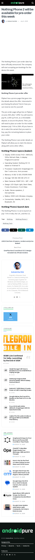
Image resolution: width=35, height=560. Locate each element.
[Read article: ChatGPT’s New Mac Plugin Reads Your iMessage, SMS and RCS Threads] (7, 450)
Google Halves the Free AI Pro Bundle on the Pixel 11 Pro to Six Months (20, 398)
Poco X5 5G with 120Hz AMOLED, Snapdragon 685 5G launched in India (19, 408)
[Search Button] (33, 3)
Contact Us (26, 546)
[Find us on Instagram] (12, 555)
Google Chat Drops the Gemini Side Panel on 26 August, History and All (21, 472)
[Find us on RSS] (14, 555)
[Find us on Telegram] (7, 555)
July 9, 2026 (24, 21)
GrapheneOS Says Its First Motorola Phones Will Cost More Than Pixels (22, 440)
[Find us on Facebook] (1, 555)
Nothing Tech (7, 223)
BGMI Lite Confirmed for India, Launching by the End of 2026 (13, 358)
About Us (11, 546)
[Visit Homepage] (17, 3)
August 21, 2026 (19, 444)
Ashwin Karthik (12, 21)
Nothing (10, 219)
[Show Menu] (2, 3)
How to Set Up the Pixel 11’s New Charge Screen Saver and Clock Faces (21, 462)
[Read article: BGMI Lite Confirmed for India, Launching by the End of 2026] (18, 343)
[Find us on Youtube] (9, 555)
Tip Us (18, 546)
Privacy (3, 546)
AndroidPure (9, 538)
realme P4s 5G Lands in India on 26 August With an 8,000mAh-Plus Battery (20, 417)
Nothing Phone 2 (21, 219)
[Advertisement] (17, 41)
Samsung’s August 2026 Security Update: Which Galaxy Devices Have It (19, 380)
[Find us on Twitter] (4, 555)
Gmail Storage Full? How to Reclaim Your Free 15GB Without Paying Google (20, 370)
